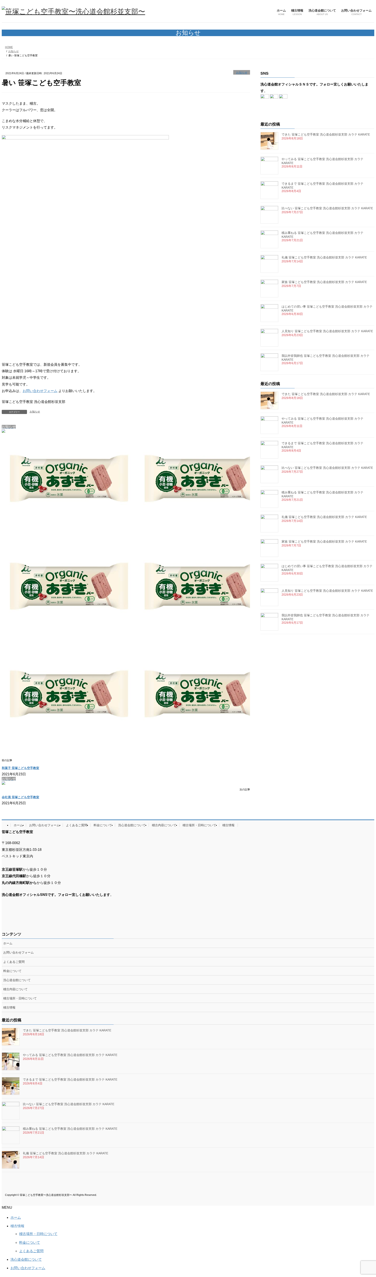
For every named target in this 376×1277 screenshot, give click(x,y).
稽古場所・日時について (199, 825)
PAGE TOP (363, 1234)
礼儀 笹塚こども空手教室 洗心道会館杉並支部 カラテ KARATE (324, 257)
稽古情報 (228, 825)
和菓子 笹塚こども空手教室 (20, 768)
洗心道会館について (132, 825)
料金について (103, 825)
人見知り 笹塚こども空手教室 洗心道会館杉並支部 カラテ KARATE (327, 331)
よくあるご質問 (76, 825)
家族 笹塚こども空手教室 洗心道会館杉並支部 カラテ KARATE (324, 282)
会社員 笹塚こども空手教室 (20, 797)
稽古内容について (164, 825)
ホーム (18, 825)
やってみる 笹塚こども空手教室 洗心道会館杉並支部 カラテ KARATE (70, 1055)
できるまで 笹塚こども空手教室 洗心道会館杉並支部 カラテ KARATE (70, 1079)
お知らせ (241, 72)
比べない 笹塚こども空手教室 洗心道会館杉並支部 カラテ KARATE (327, 208)
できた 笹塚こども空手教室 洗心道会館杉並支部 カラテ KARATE (326, 134)
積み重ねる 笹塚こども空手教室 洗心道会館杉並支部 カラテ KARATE (70, 1128)
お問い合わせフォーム (40, 391)
